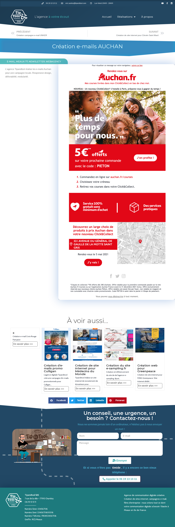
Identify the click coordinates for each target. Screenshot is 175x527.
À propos (147, 16)
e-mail (11, 61)
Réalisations (124, 16)
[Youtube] (162, 3)
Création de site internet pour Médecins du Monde (87, 370)
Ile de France (140, 510)
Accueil (107, 16)
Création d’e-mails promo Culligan (53, 368)
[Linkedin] (171, 3)
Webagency (53, 61)
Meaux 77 (22, 61)
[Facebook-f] (167, 3)
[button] (58, 400)
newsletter (37, 61)
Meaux (127, 510)
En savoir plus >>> (23, 344)
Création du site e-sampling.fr (118, 367)
